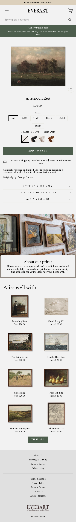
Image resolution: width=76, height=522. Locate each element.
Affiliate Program (38, 496)
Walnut (50, 138)
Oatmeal (42, 138)
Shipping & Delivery (38, 186)
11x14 (36, 118)
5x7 (13, 118)
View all (38, 439)
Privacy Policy (38, 483)
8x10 (24, 118)
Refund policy (38, 468)
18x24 (38, 126)
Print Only (25, 138)
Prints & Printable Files (38, 192)
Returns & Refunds (38, 479)
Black (33, 138)
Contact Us (38, 492)
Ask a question (38, 199)
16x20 (62, 118)
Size (38, 113)
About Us (38, 456)
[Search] (70, 20)
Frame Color (38, 132)
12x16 (49, 118)
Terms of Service (38, 464)
